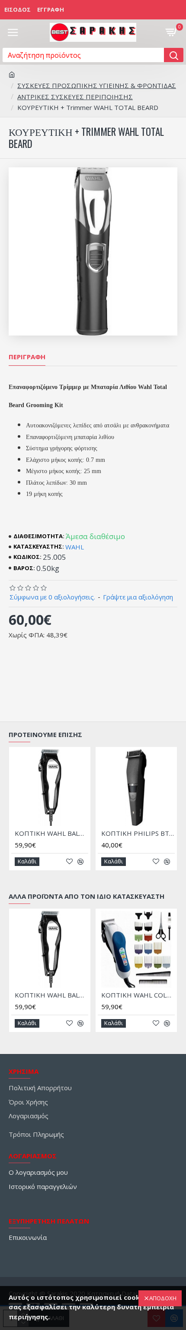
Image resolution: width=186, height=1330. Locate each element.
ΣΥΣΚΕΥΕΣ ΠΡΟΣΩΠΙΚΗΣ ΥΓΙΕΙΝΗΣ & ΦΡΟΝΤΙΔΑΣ (96, 85)
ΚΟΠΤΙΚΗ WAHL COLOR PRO (138, 995)
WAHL (74, 547)
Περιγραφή (27, 357)
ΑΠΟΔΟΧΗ (162, 1298)
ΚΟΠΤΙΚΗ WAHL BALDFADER (51, 833)
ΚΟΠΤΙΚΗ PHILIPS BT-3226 (138, 833)
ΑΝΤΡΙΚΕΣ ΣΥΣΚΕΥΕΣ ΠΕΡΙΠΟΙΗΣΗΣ (75, 96)
